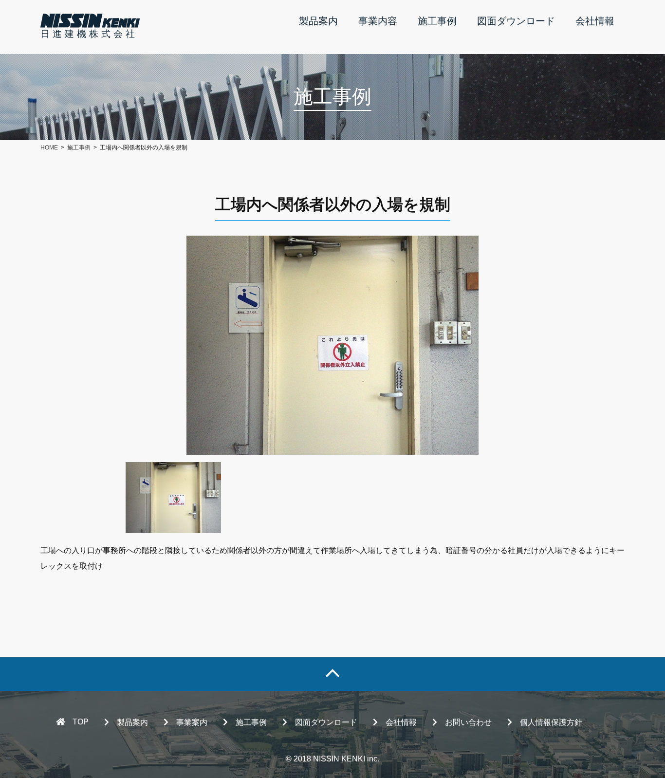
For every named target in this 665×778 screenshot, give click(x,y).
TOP (81, 722)
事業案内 (191, 722)
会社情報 (594, 21)
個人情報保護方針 (551, 722)
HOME (49, 147)
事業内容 (377, 21)
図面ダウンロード (516, 21)
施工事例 (437, 21)
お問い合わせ (468, 722)
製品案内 (318, 21)
